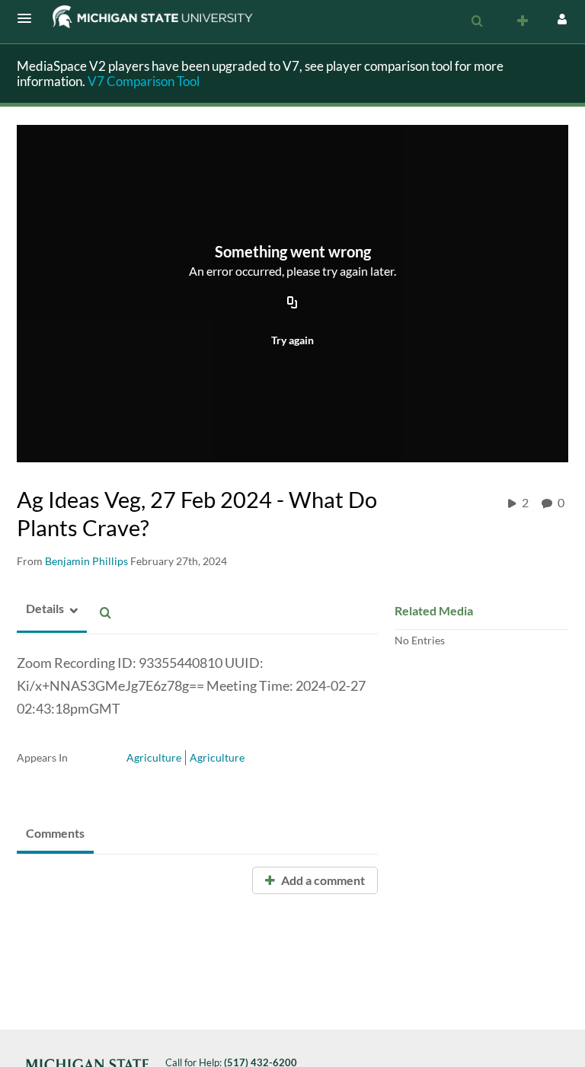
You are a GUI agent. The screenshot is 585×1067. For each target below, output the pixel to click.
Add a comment (322, 880)
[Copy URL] (292, 304)
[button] (29, 18)
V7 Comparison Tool (144, 81)
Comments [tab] (55, 833)
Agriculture (153, 757)
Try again (292, 340)
